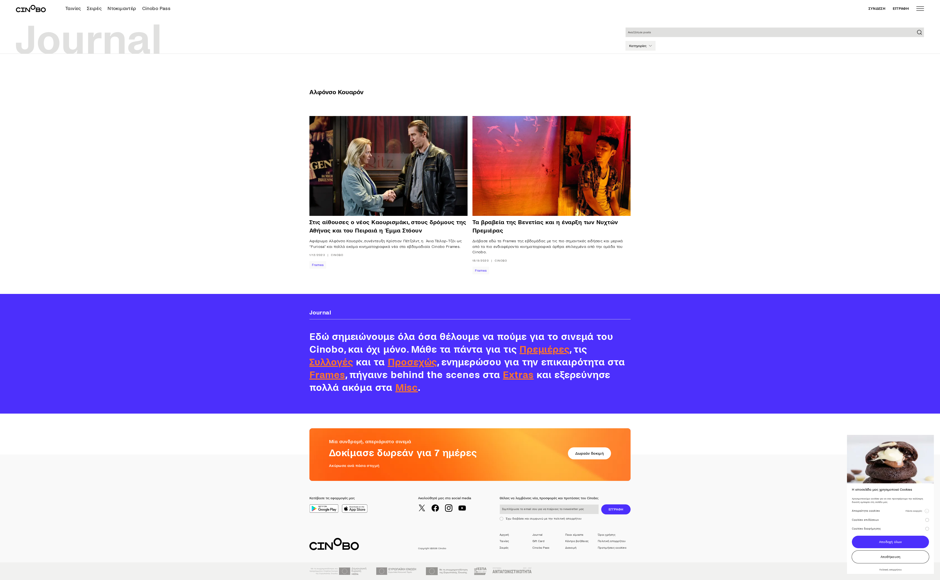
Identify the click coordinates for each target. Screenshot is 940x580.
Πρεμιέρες (544, 349)
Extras (518, 375)
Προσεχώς (412, 362)
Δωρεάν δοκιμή (589, 453)
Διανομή (571, 547)
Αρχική (504, 534)
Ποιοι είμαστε (574, 534)
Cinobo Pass (156, 8)
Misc (406, 388)
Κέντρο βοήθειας (577, 541)
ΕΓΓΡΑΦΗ (901, 9)
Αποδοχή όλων (890, 542)
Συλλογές (331, 362)
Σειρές (94, 8)
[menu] (920, 8)
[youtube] (462, 508)
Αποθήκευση (891, 557)
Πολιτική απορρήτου (611, 541)
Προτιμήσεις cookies (612, 547)
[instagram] (448, 508)
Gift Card (538, 541)
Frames (318, 265)
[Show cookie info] (927, 511)
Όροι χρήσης (606, 534)
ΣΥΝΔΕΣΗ (877, 9)
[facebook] (435, 508)
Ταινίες (73, 8)
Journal (537, 534)
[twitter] (421, 508)
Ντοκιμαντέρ (121, 8)
